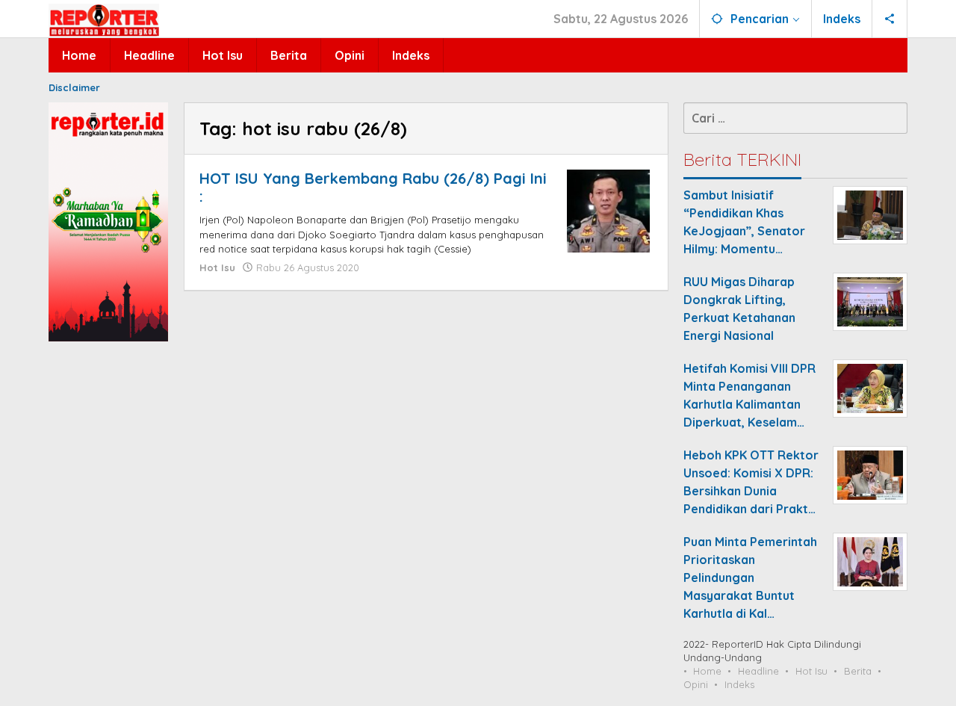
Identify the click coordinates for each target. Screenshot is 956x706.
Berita (858, 671)
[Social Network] (889, 18)
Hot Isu (217, 267)
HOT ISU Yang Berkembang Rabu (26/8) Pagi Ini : (373, 187)
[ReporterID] (104, 19)
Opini (695, 684)
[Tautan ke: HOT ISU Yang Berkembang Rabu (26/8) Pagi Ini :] (608, 209)
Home (707, 671)
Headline (758, 671)
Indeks (739, 684)
